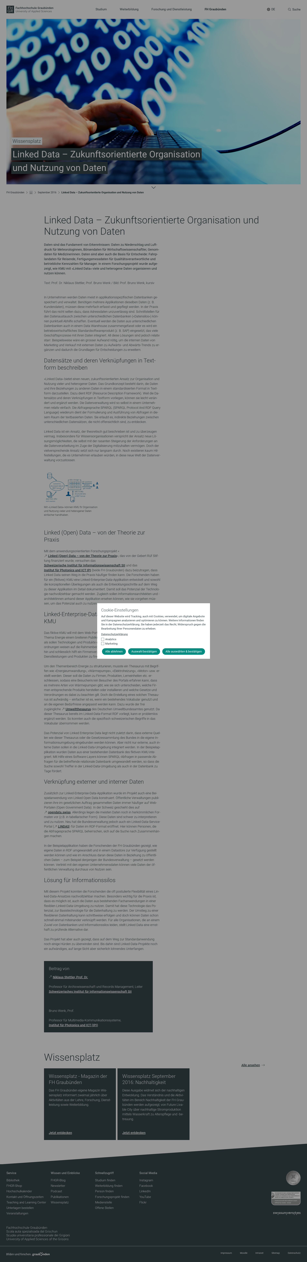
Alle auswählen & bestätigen (184, 651)
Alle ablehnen (114, 651)
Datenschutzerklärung (114, 634)
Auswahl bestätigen (144, 651)
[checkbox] (152, 639)
